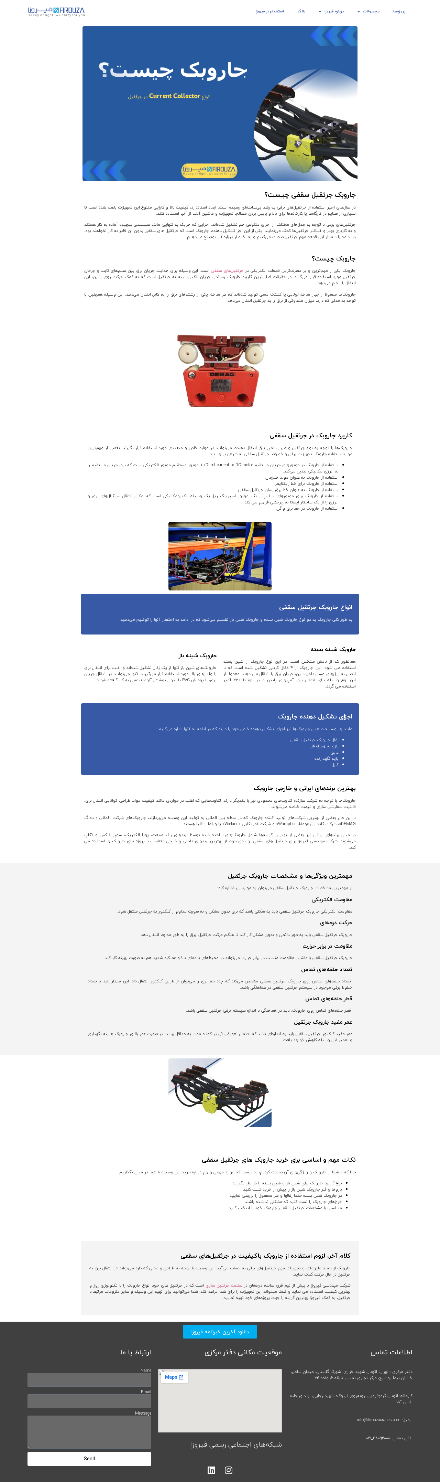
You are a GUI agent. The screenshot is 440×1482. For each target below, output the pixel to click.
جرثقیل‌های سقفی (227, 270)
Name (146, 1371)
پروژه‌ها (399, 11)
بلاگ (301, 11)
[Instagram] (228, 1470)
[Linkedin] (211, 1470)
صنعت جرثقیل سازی (224, 1285)
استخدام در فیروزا (270, 11)
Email (146, 1392)
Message (143, 1413)
